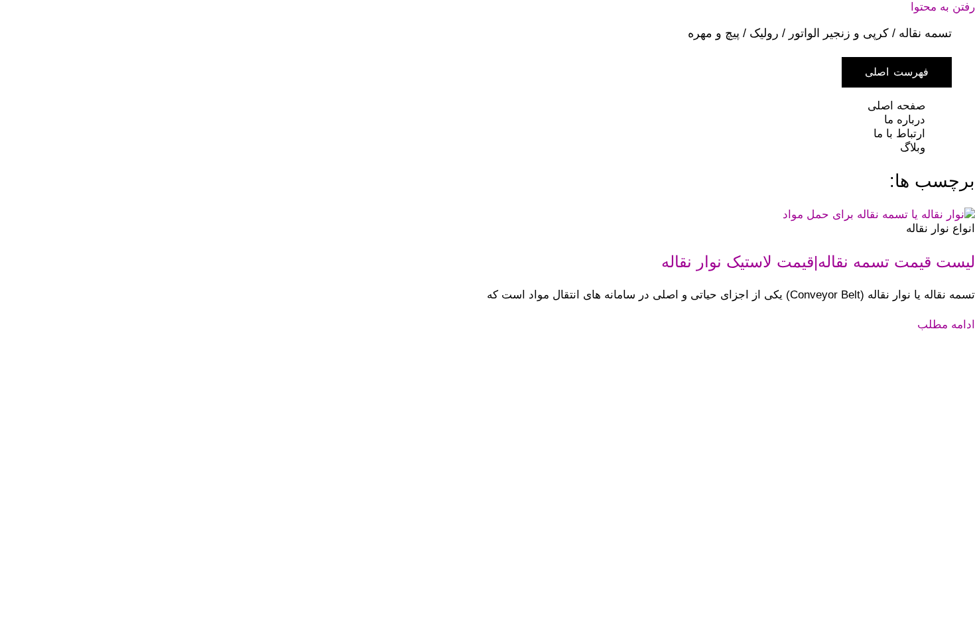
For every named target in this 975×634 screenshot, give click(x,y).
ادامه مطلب (946, 324)
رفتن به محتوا (943, 7)
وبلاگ (912, 147)
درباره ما (904, 119)
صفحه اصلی (896, 105)
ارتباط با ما (899, 133)
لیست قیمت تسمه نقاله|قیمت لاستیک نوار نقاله (818, 262)
